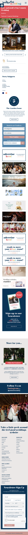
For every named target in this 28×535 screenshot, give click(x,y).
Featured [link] (4, 16)
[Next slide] (26, 364)
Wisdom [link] (3, 440)
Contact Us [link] (4, 470)
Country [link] (4, 81)
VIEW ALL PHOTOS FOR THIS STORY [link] (14, 54)
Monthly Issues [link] (19, 452)
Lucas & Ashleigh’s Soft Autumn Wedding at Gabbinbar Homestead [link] (14, 368)
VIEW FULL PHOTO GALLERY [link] (9, 70)
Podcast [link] (3, 447)
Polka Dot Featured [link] (14, 363)
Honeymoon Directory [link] (7, 460)
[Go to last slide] (2, 364)
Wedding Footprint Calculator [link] (6, 453)
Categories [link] (18, 439)
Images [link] (18, 442)
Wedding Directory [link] (6, 458)
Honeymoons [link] (5, 446)
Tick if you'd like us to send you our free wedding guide (14, 516)
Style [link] (17, 447)
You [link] (2, 444)
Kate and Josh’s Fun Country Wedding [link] (13, 50)
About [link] (3, 465)
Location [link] (18, 446)
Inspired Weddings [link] (12, 16)
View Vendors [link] (14, 137)
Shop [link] (3, 449)
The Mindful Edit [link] (5, 451)
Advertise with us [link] (5, 481)
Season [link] (17, 451)
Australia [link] (4, 85)
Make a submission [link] (6, 476)
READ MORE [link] (14, 119)
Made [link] (3, 442)
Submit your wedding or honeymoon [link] (6, 479)
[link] (2, 5)
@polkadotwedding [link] (14, 390)
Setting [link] (18, 449)
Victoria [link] (4, 87)
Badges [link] (3, 482)
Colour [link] (17, 444)
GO (22, 143)
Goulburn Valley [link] (6, 86)
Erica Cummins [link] (5, 67)
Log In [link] (3, 471)
